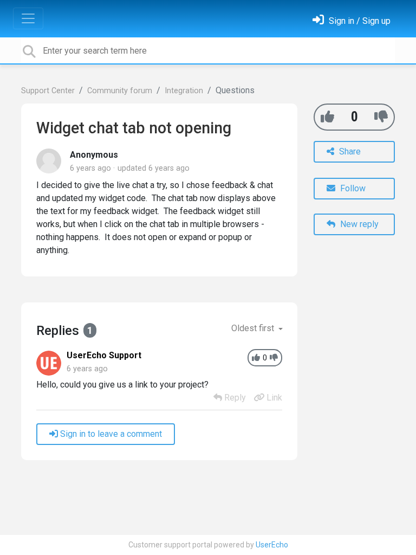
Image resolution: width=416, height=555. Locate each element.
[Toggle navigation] (28, 18)
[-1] (381, 117)
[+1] (327, 117)
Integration (184, 90)
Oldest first (253, 328)
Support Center (48, 90)
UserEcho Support (104, 355)
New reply (358, 224)
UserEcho (272, 544)
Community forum (119, 90)
